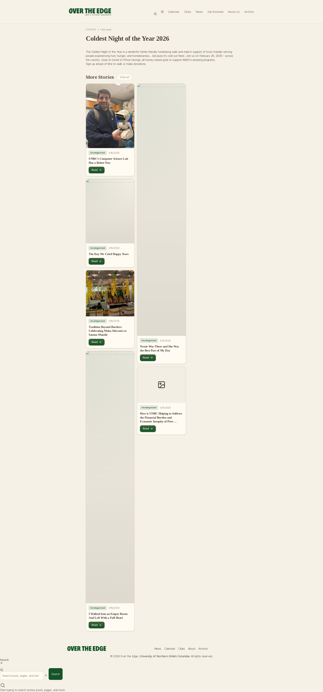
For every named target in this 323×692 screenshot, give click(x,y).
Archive (203, 648)
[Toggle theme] (162, 11)
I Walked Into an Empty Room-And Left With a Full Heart (108, 615)
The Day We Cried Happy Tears (109, 254)
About (191, 648)
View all (124, 77)
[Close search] (1, 662)
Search (55, 674)
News (157, 648)
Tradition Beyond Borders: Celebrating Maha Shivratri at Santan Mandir (107, 331)
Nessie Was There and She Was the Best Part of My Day (159, 348)
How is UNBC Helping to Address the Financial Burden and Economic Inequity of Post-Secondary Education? (161, 417)
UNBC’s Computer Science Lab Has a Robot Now (108, 160)
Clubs (181, 648)
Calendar (169, 648)
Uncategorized (97, 152)
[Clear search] (46, 675)
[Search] (155, 11)
